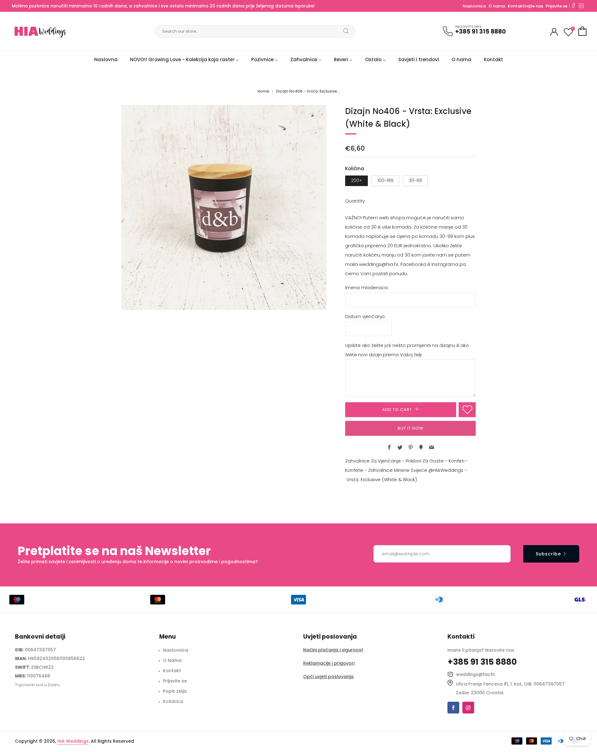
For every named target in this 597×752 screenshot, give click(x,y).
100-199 (385, 181)
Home (263, 91)
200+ (356, 181)
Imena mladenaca (366, 287)
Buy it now (410, 428)
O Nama (172, 660)
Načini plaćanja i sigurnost (333, 650)
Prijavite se (556, 6)
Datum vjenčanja (365, 316)
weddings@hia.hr (475, 674)
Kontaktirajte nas (526, 6)
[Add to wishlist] (467, 409)
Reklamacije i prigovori (328, 663)
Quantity (355, 201)
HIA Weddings (73, 741)
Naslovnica (474, 6)
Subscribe (548, 554)
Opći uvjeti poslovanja (328, 676)
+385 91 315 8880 (480, 31)
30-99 (415, 181)
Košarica (173, 701)
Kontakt (172, 671)
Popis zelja (175, 691)
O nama (496, 6)
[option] (223, 207)
